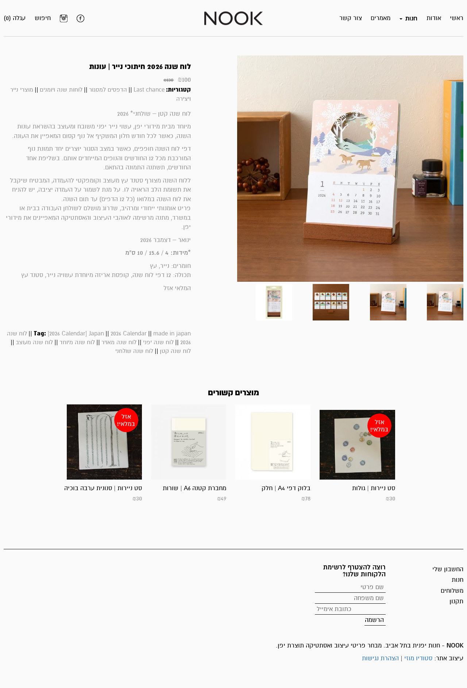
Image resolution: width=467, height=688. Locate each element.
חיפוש (43, 18)
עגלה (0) (15, 18)
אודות (434, 18)
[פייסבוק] (80, 18)
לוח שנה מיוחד (77, 342)
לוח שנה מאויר (118, 342)
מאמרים (380, 18)
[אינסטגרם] (63, 18)
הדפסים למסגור (108, 89)
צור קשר (350, 18)
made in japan (172, 333)
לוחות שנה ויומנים (61, 89)
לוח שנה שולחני (134, 351)
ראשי (456, 18)
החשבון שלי (447, 569)
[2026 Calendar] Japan (75, 333)
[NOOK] (233, 18)
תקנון (456, 601)
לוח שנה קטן (175, 351)
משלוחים (452, 591)
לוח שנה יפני (158, 342)
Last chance (149, 89)
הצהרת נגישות (380, 658)
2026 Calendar (129, 333)
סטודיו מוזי (418, 658)
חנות (457, 580)
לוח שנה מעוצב (34, 342)
